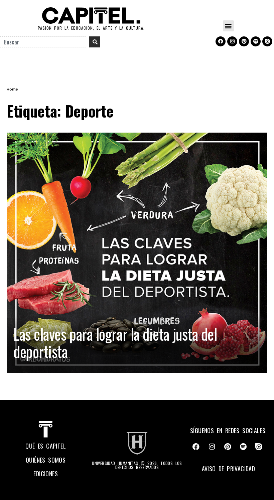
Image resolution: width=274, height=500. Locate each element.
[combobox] (43, 41)
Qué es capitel (45, 446)
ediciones (45, 473)
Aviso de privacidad (228, 468)
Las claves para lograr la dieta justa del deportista (115, 342)
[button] (228, 25)
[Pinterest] (244, 41)
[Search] (94, 41)
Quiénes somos (45, 460)
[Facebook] (221, 41)
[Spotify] (256, 41)
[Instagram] (232, 41)
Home (12, 89)
